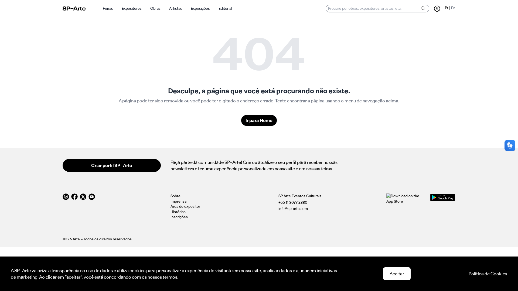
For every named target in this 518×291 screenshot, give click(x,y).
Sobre (175, 196)
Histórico (178, 212)
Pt (446, 8)
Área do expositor (185, 206)
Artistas (175, 8)
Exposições (200, 8)
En (453, 8)
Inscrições (179, 217)
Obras (155, 8)
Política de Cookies (488, 273)
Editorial (225, 8)
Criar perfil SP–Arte (111, 165)
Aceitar (397, 273)
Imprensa (178, 201)
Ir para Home (259, 120)
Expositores (132, 8)
